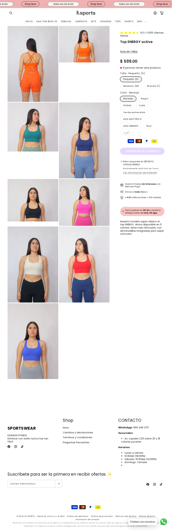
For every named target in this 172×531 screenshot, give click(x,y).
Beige (128, 133)
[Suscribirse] (58, 484)
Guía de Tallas (129, 51)
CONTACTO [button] (129, 420)
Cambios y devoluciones (78, 432)
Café (142, 105)
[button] (11, 13)
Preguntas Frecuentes (76, 442)
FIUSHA (127, 105)
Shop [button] (68, 420)
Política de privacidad (102, 516)
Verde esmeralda (134, 112)
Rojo (149, 125)
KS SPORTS (30, 516)
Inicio (66, 427)
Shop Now (21, 4)
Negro (145, 98)
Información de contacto (87, 519)
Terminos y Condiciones (77, 437)
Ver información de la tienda (140, 172)
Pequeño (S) (131, 79)
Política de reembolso (77, 516)
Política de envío (147, 516)
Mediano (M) (131, 86)
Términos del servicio (126, 516)
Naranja (128, 98)
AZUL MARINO (131, 125)
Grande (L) (153, 86)
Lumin (52, 516)
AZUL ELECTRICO (132, 119)
